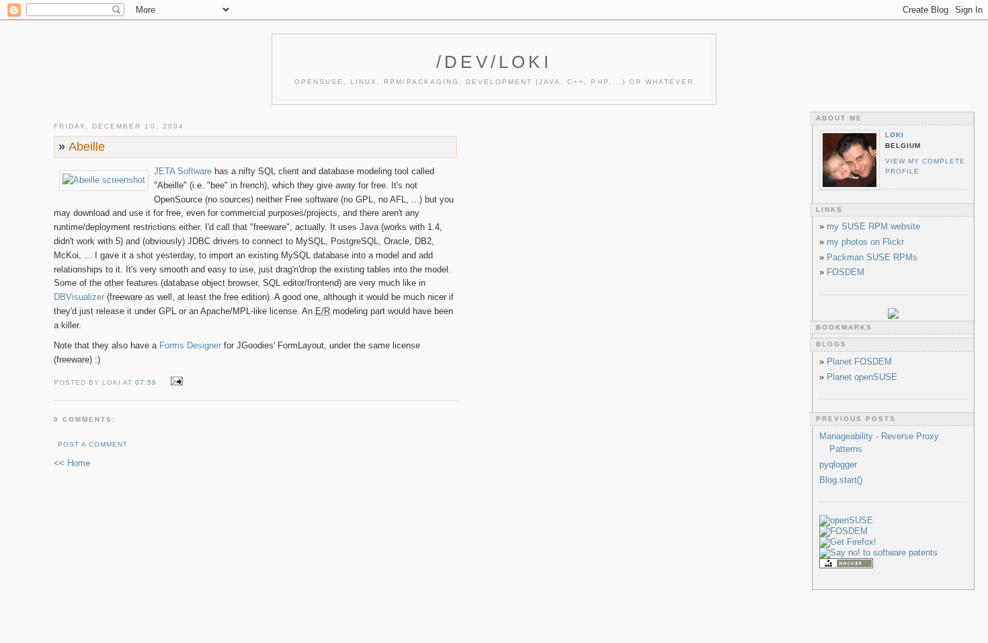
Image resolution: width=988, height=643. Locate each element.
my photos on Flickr (865, 242)
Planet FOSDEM (859, 361)
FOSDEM (845, 272)
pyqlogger (838, 464)
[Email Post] (174, 382)
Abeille (81, 146)
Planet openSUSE (862, 377)
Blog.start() (840, 480)
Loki (894, 135)
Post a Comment (93, 444)
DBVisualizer (79, 297)
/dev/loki (494, 62)
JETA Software (183, 171)
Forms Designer (190, 345)
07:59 (146, 382)
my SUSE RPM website (873, 226)
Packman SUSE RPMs (872, 257)
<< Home (72, 463)
